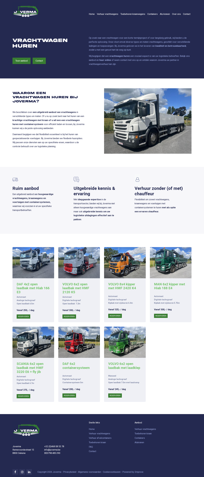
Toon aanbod (21, 61)
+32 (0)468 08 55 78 (54, 446)
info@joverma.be (52, 450)
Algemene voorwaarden (89, 472)
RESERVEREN (23, 316)
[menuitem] (92, 14)
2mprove (139, 472)
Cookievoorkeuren (111, 472)
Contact (39, 61)
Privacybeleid (69, 472)
